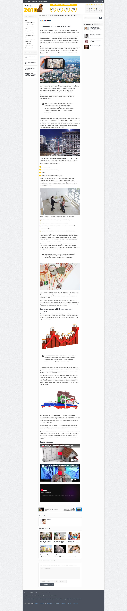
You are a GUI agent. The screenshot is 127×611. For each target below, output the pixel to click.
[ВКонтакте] (40, 20)
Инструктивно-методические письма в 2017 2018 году (73, 543)
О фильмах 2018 (29, 45)
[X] (48, 20)
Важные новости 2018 (30, 22)
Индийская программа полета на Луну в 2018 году (59, 556)
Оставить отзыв (98, 1)
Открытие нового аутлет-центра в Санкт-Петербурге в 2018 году (46, 543)
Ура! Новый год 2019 (29, 24)
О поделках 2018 (29, 47)
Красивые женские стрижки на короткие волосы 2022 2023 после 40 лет (95, 29)
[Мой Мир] (44, 20)
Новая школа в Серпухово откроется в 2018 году (46, 555)
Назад (48, 508)
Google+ (42, 603)
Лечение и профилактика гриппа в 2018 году (73, 555)
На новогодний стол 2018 (29, 27)
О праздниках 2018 (29, 33)
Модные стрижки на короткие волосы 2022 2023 (30, 62)
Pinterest (63, 603)
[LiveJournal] (50, 20)
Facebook (56, 603)
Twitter (36, 603)
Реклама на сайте (42, 1)
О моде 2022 (28, 41)
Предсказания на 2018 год (30, 36)
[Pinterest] (46, 20)
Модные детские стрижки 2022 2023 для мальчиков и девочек (30, 74)
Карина (49, 519)
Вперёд (72, 508)
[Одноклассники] (42, 20)
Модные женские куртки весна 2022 (95, 35)
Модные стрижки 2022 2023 (30, 56)
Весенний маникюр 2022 (95, 45)
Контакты (34, 1)
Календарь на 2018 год (30, 39)
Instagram (75, 603)
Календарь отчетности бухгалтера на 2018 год (59, 542)
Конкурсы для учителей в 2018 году (51, 510)
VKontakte (49, 603)
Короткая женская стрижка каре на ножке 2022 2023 (30, 68)
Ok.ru (69, 603)
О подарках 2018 (29, 30)
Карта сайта (27, 1)
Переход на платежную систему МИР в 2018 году (69, 510)
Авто (26, 20)
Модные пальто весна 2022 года (95, 40)
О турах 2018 (28, 43)
